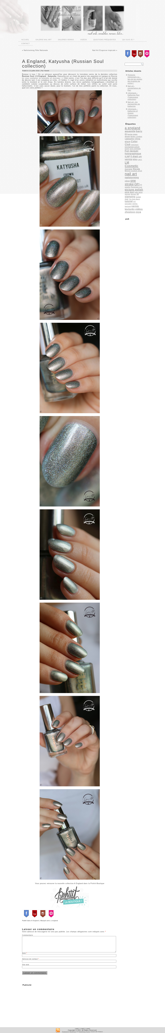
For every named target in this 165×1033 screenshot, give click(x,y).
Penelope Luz (136, 187)
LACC (140, 159)
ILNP (127, 156)
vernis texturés (132, 207)
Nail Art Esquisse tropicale (104, 50)
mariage (128, 169)
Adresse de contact (30, 959)
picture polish (134, 189)
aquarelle (130, 131)
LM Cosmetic (131, 164)
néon (127, 181)
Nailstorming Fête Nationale (36, 50)
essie (127, 149)
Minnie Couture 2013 (133, 171)
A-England (35, 920)
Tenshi (46, 70)
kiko (135, 159)
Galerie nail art (44, 40)
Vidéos (83, 40)
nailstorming (132, 177)
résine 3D (135, 194)
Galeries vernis (66, 40)
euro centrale (135, 149)
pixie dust (129, 192)
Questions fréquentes (104, 40)
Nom (24, 953)
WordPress (72, 1031)
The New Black (134, 199)
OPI (137, 184)
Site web (25, 965)
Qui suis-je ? (128, 40)
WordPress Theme (84, 1031)
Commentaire (27, 935)
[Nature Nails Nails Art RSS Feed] (58, 1030)
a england (54, 920)
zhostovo (130, 212)
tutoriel (129, 201)
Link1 (77, 1028)
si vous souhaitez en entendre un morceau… (42, 78)
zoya (138, 212)
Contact (25, 43)
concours (134, 145)
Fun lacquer (131, 151)
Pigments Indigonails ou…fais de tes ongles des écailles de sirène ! (135, 79)
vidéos (139, 209)
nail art (131, 174)
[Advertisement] (43, 1005)
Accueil (25, 40)
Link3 (88, 1028)
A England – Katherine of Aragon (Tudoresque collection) (133, 113)
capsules (129, 138)
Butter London (136, 136)
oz (141, 185)
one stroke (130, 182)
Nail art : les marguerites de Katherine (134, 104)
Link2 (83, 1028)
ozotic (127, 187)
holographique (133, 153)
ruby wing (139, 192)
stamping (130, 196)
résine (127, 194)
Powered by (65, 1031)
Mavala (136, 169)
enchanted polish (132, 147)
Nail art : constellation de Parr (134, 88)
